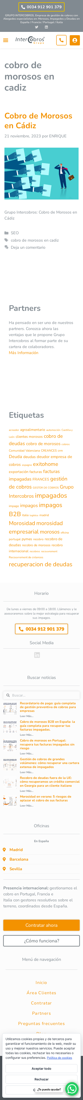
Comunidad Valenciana (24, 450)
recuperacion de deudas (40, 564)
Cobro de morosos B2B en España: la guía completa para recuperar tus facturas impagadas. (47, 725)
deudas (29, 456)
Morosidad (22, 523)
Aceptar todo (41, 1068)
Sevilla (16, 869)
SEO (15, 233)
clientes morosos (29, 436)
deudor (43, 456)
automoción (53, 430)
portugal (15, 539)
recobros (35, 551)
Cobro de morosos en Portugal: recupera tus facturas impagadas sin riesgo (47, 744)
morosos (50, 531)
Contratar (41, 1003)
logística (34, 515)
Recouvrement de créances (26, 557)
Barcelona (19, 859)
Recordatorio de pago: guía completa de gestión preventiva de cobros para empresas (48, 707)
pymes (27, 539)
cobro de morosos (43, 444)
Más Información (23, 352)
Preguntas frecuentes (41, 1024)
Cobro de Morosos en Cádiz (38, 120)
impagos (29, 505)
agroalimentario (32, 429)
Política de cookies (59, 1058)
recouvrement (49, 551)
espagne (27, 465)
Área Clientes (41, 993)
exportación (18, 471)
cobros (66, 444)
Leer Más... (26, 716)
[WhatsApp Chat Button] (72, 1089)
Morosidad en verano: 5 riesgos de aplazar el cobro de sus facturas (45, 798)
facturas (35, 471)
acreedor (14, 430)
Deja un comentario (28, 247)
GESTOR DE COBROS (46, 487)
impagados (51, 495)
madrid (44, 515)
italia (25, 515)
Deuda (15, 457)
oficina (65, 533)
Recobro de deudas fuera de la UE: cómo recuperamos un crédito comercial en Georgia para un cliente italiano (50, 782)
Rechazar (42, 1079)
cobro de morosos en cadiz (35, 240)
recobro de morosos (36, 545)
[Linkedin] (46, 27)
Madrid (16, 849)
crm (60, 450)
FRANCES (41, 479)
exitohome (45, 464)
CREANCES (49, 450)
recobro (38, 539)
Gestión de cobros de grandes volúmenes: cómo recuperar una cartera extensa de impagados (49, 763)
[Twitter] (36, 27)
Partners (41, 1013)
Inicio (41, 983)
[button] (5, 40)
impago (14, 506)
